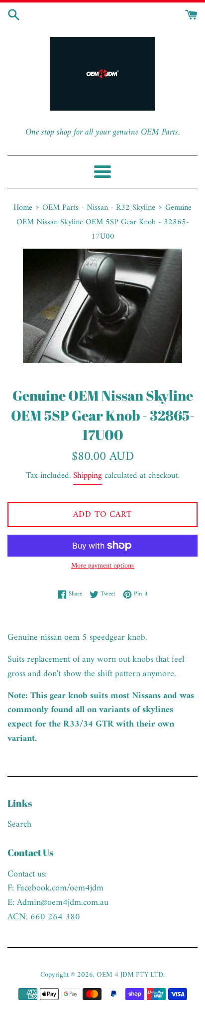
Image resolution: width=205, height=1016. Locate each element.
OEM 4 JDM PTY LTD (130, 975)
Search (19, 824)
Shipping (87, 475)
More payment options (102, 566)
